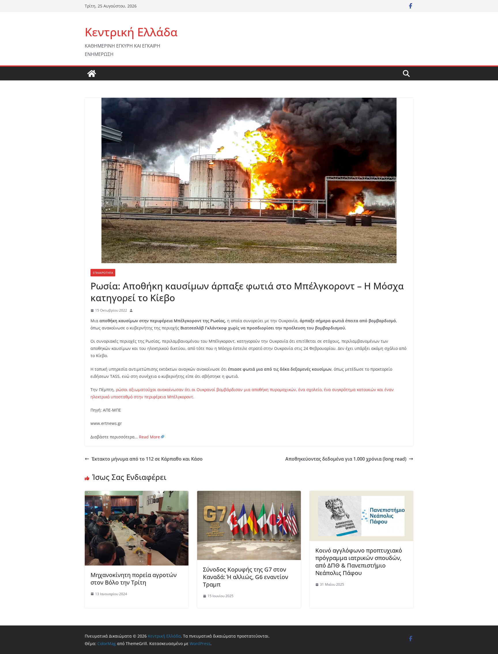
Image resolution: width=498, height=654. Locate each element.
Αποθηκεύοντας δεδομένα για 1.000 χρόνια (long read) (345, 459)
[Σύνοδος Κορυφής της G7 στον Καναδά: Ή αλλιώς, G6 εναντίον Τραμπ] (249, 495)
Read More (149, 437)
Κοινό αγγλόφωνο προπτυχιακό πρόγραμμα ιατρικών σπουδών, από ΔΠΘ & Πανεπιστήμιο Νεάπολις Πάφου (358, 561)
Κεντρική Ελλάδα (131, 32)
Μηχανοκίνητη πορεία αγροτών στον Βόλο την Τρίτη (133, 578)
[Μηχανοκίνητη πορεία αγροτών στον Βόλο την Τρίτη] (136, 495)
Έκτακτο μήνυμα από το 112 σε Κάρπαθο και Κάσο (147, 459)
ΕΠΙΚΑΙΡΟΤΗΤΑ (103, 273)
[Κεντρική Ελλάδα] (92, 73)
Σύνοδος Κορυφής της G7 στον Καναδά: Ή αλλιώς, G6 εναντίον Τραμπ (245, 577)
